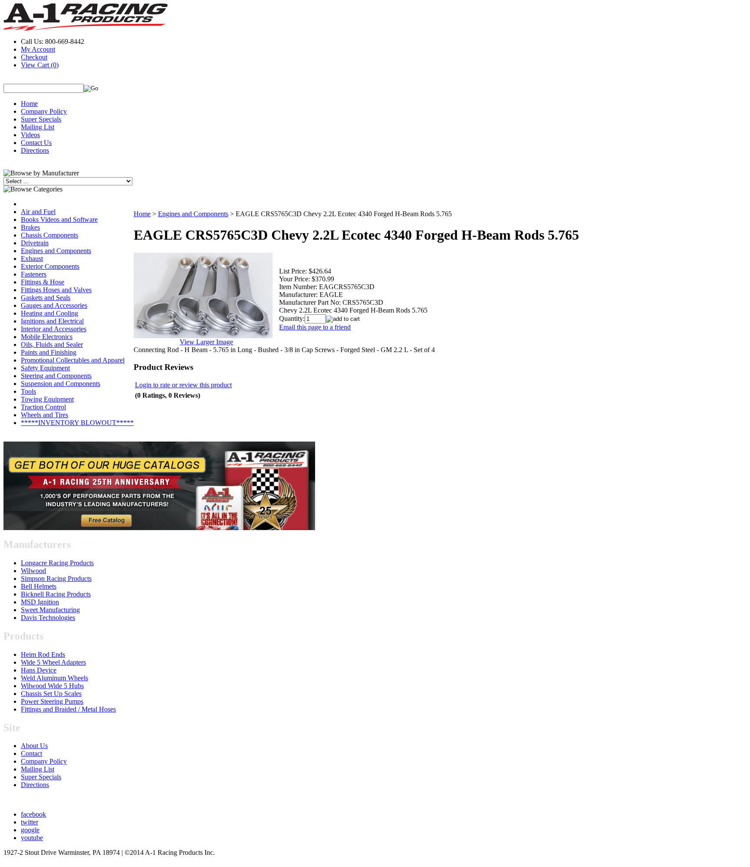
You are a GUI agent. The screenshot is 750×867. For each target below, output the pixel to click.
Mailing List (37, 127)
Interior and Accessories (53, 329)
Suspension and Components (60, 383)
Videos (30, 134)
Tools (28, 391)
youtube (32, 837)
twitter (29, 822)
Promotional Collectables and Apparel (73, 360)
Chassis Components (49, 235)
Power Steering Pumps (52, 701)
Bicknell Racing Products (56, 594)
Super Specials (41, 119)
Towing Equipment (47, 399)
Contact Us (36, 142)
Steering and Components (56, 375)
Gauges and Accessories (54, 305)
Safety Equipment (45, 368)
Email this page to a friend (315, 327)
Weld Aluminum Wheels (54, 678)
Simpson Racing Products (56, 578)
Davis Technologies (48, 617)
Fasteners (33, 274)
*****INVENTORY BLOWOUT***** (77, 422)
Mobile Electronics (46, 336)
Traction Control (43, 407)
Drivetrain (35, 243)
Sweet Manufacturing (50, 609)
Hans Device (38, 670)
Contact (31, 753)
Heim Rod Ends (43, 654)
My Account (38, 49)
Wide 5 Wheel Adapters (53, 662)
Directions (35, 150)
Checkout (34, 57)
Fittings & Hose (42, 282)
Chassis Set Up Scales (51, 693)
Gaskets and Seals (45, 297)
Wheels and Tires (44, 415)
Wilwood (33, 570)
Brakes (30, 227)
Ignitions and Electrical (52, 321)
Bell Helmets (38, 586)
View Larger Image (206, 342)
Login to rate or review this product (183, 385)
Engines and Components (56, 250)
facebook (33, 814)
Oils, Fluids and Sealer (52, 344)
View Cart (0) (40, 65)
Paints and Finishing (48, 352)
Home (29, 103)
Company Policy (44, 111)
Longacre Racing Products (57, 563)
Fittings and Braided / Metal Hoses (68, 709)
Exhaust (32, 258)
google (30, 830)
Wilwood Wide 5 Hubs (52, 685)
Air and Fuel (38, 211)
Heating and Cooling (49, 313)
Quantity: (292, 318)
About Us (34, 745)
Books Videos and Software (59, 219)
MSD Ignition (40, 602)
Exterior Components (50, 266)
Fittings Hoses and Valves (56, 289)
